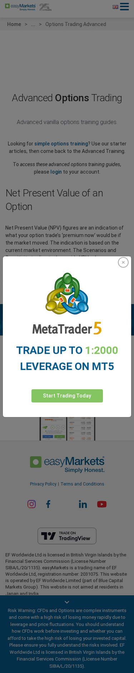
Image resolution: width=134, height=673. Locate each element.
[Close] (123, 262)
